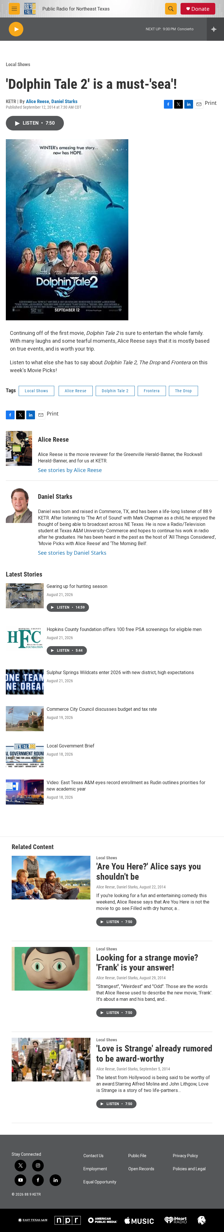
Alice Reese (37, 101)
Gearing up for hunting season (77, 586)
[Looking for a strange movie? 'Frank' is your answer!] (51, 969)
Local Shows (18, 64)
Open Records (141, 1169)
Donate (200, 9)
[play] (16, 29)
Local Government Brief (70, 746)
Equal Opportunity (99, 1182)
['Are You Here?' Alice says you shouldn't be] (51, 877)
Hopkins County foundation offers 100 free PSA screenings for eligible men (124, 629)
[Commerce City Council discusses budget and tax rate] (25, 718)
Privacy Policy (185, 1156)
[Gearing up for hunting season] (25, 595)
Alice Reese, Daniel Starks (117, 887)
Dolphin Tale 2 (115, 390)
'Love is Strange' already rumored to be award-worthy (154, 1053)
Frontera (152, 390)
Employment (95, 1169)
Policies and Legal (189, 1169)
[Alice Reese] (19, 448)
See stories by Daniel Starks (72, 552)
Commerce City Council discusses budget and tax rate (102, 709)
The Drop (183, 390)
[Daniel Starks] (19, 505)
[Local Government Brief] (25, 755)
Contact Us (93, 1156)
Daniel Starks (64, 101)
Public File (137, 1156)
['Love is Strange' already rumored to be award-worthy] (51, 1059)
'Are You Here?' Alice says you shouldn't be (148, 871)
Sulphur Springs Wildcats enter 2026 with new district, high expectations (120, 672)
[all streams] (215, 29)
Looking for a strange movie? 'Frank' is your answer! (147, 962)
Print (211, 102)
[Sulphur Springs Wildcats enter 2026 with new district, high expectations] (25, 681)
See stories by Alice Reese (70, 469)
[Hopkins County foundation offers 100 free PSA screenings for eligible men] (25, 638)
